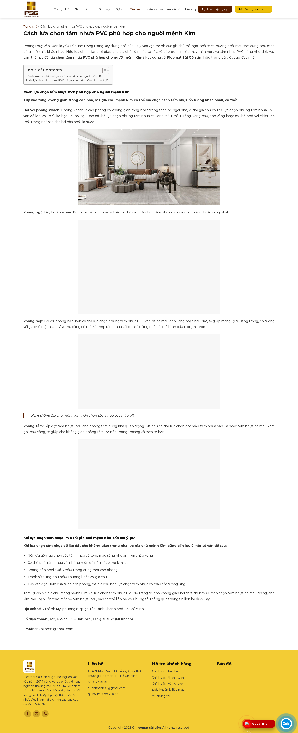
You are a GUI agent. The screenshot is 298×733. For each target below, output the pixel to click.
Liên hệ (190, 9)
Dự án (120, 9)
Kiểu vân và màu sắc (162, 9)
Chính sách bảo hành (166, 671)
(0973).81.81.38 (102, 619)
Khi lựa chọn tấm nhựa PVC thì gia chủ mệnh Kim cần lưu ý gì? (68, 80)
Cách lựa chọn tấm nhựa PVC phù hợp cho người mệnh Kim (66, 76)
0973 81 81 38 (102, 682)
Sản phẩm (82, 9)
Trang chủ (61, 9)
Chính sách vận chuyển (168, 683)
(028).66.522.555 (60, 619)
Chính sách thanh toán (168, 677)
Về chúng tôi (161, 696)
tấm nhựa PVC (77, 57)
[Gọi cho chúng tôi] (45, 713)
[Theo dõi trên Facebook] (27, 713)
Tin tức (135, 9)
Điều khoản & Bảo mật (168, 689)
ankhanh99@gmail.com (53, 629)
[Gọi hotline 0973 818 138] (247, 724)
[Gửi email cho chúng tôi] (36, 713)
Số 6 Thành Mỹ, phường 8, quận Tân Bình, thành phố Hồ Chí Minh (90, 609)
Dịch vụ (104, 9)
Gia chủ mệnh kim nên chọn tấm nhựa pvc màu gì (91, 415)
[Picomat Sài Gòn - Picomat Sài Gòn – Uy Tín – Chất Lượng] (35, 9)
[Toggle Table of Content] (103, 70)
